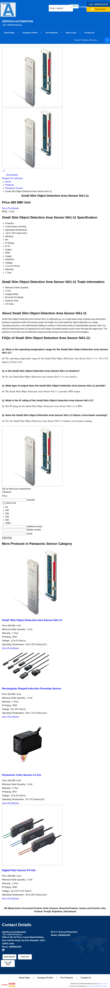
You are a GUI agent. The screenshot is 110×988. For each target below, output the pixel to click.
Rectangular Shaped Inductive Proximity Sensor (31, 688)
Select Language (80, 7)
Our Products (52, 33)
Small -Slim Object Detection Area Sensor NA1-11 (32, 620)
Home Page (9, 33)
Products (9, 185)
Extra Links (71, 33)
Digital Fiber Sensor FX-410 (19, 870)
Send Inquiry (100, 9)
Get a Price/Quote (10, 208)
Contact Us (89, 33)
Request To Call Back (12, 178)
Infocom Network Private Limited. (97, 986)
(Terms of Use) (103, 983)
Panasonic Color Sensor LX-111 (21, 774)
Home (8, 182)
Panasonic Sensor (14, 188)
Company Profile (30, 33)
